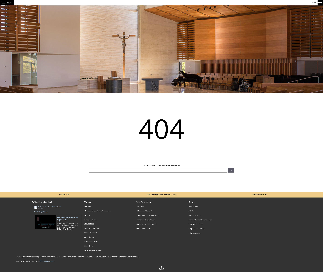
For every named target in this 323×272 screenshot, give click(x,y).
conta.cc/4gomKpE (40, 212)
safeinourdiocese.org (47, 261)
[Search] (231, 170)
